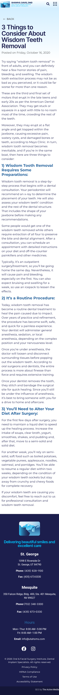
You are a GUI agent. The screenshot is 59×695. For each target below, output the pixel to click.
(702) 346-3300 (33, 604)
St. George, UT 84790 (29, 564)
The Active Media (50, 689)
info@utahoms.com (33, 638)
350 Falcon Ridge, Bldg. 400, (19, 594)
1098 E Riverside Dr (29, 560)
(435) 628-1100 (34, 570)
